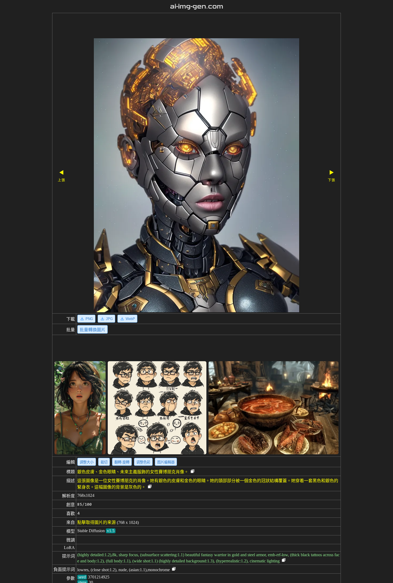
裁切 (104, 462)
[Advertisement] (187, 26)
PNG (89, 319)
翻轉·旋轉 (121, 462)
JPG (109, 319)
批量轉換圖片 (92, 329)
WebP (130, 319)
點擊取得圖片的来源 (96, 522)
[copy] (192, 471)
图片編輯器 (166, 462)
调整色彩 (143, 462)
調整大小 (87, 462)
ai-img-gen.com (196, 6)
